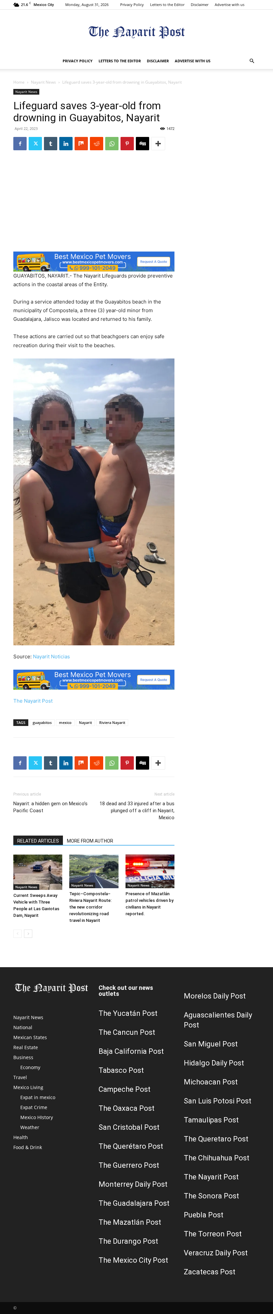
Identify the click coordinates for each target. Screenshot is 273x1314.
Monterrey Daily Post (133, 1184)
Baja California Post (131, 1051)
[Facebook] (20, 143)
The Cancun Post (127, 1032)
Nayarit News (43, 82)
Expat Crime (33, 1107)
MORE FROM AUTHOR (90, 841)
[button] (252, 61)
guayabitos (42, 722)
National (22, 1027)
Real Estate (25, 1047)
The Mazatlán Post (130, 1222)
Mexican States (30, 1037)
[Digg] (142, 143)
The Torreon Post (213, 1234)
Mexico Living (28, 1087)
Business (23, 1057)
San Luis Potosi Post (217, 1101)
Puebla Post (203, 1215)
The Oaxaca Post (126, 1108)
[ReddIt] (96, 143)
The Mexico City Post (133, 1260)
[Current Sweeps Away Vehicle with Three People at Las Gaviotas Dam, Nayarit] (37, 872)
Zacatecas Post (209, 1272)
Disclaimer (199, 4)
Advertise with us (229, 4)
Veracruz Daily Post (216, 1253)
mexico (65, 722)
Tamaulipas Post (211, 1120)
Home (19, 82)
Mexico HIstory (36, 1117)
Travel (20, 1077)
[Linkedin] (66, 143)
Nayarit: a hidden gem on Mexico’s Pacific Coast (50, 807)
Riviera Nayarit (112, 722)
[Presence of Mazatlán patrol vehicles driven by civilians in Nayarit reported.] (150, 871)
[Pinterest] (127, 143)
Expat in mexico (37, 1097)
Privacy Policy (132, 4)
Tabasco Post (121, 1070)
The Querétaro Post (131, 1146)
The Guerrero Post (129, 1165)
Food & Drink (27, 1147)
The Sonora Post (211, 1196)
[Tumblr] (50, 143)
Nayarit (85, 722)
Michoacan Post (211, 1082)
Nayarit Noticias (51, 656)
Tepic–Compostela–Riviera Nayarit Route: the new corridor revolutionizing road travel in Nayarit (90, 907)
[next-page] (28, 934)
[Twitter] (35, 143)
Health (20, 1137)
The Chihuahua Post (216, 1158)
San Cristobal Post (129, 1127)
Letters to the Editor (167, 4)
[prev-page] (17, 934)
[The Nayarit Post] (136, 31)
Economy (30, 1067)
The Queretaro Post (216, 1139)
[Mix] (81, 143)
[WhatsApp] (112, 143)
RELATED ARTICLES (38, 841)
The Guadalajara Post (134, 1203)
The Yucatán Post (128, 1013)
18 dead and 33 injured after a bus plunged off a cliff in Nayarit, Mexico (137, 811)
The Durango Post (128, 1241)
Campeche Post (124, 1089)
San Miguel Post (211, 1044)
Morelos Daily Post (215, 996)
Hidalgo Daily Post (214, 1063)
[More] (158, 143)
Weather (29, 1127)
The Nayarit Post (33, 701)
